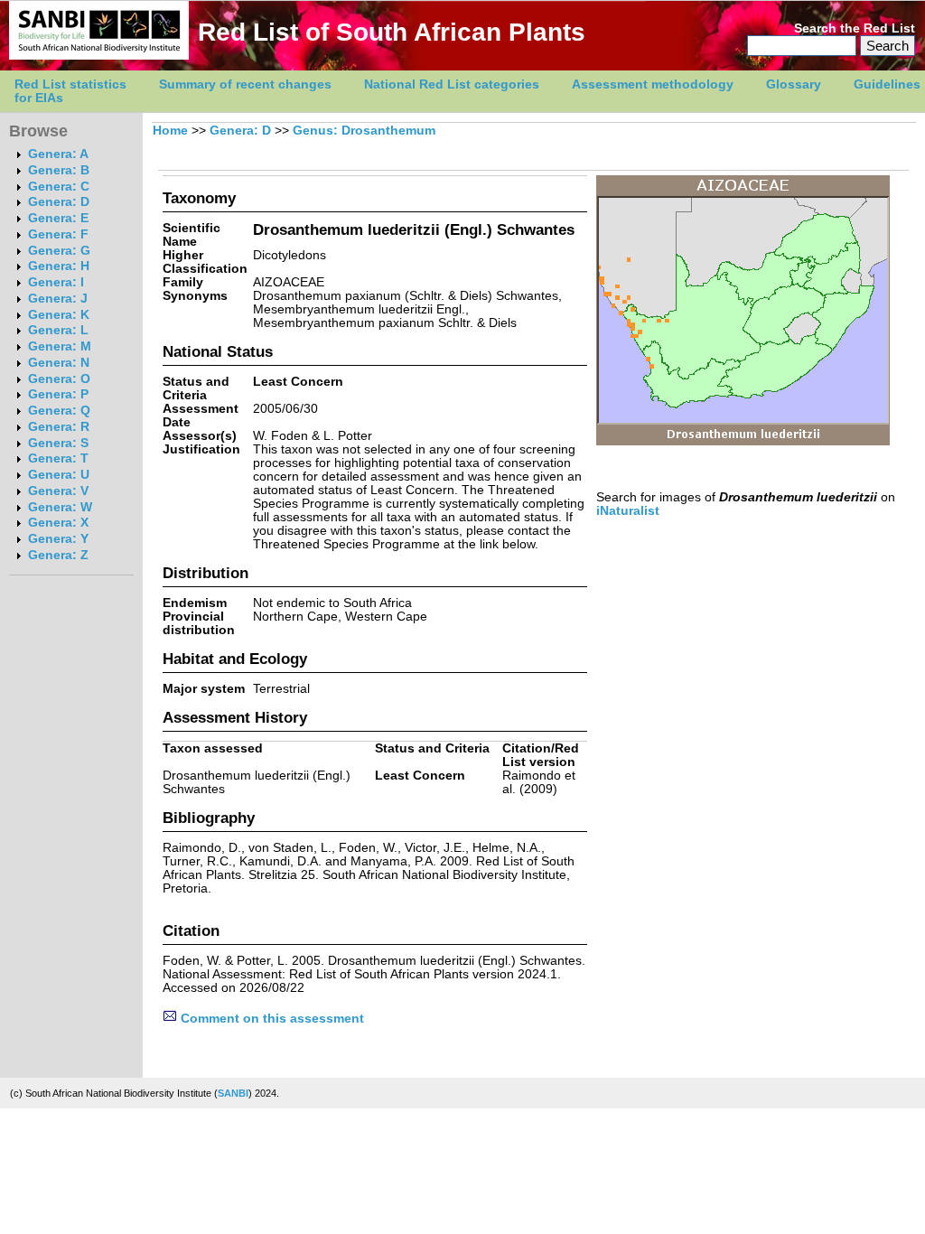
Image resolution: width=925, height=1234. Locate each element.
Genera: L (58, 330)
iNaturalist (627, 511)
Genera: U (58, 474)
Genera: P (58, 394)
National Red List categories (451, 84)
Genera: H (58, 266)
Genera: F (58, 234)
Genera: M (59, 346)
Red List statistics (70, 84)
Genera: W (60, 507)
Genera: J (58, 298)
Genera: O (59, 379)
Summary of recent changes (245, 84)
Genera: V (58, 491)
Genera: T (58, 458)
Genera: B (58, 170)
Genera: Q (59, 410)
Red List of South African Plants (391, 32)
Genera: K (58, 315)
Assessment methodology (652, 84)
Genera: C (58, 186)
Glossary (793, 84)
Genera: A (58, 154)
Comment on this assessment (270, 1018)
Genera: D (58, 202)
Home (170, 130)
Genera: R (58, 427)
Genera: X (58, 522)
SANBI (233, 1093)
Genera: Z (58, 555)
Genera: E (58, 218)
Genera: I (56, 282)
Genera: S (58, 443)
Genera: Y (58, 539)
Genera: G (59, 250)
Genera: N (58, 362)
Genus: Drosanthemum (364, 130)
